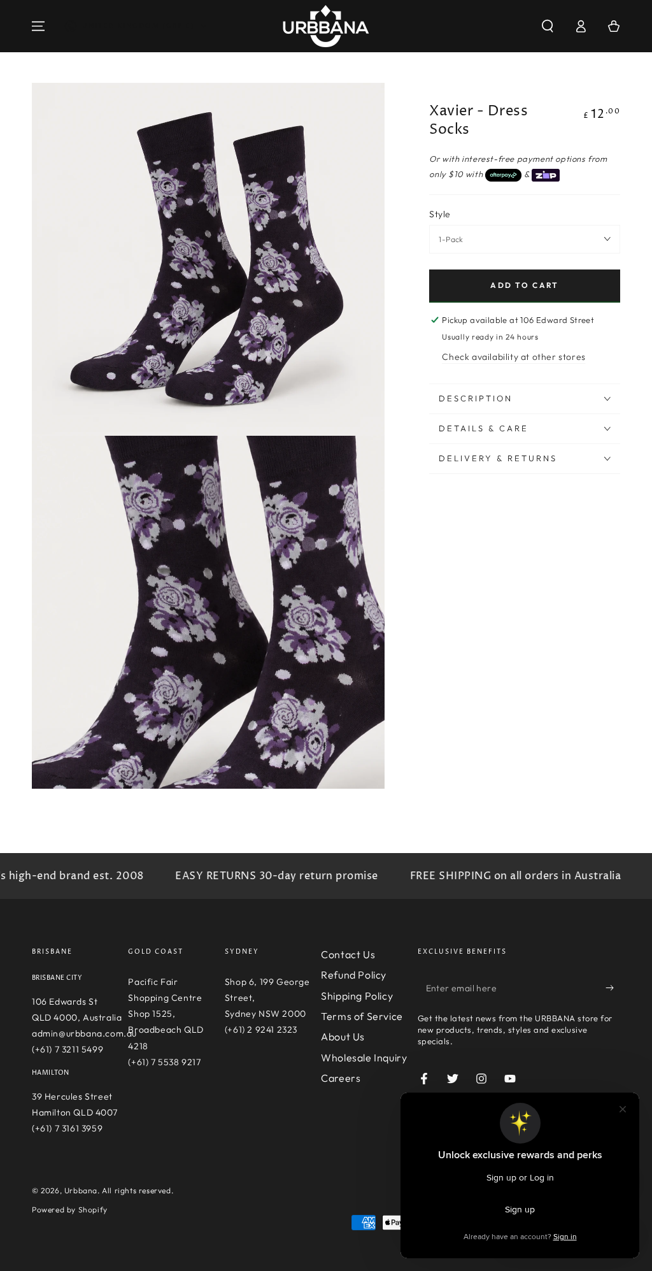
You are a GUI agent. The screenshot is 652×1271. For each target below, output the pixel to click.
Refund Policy (353, 974)
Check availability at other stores (513, 357)
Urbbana (80, 1190)
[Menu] (38, 26)
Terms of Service (362, 1016)
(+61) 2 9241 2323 (261, 1029)
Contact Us (348, 954)
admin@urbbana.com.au (84, 1033)
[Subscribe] (613, 988)
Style (439, 214)
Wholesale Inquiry (364, 1057)
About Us (343, 1036)
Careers (340, 1078)
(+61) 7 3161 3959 (67, 1128)
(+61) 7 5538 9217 (164, 1062)
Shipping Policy (357, 995)
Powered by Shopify (70, 1209)
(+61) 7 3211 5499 (67, 1049)
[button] (547, 26)
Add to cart (524, 285)
